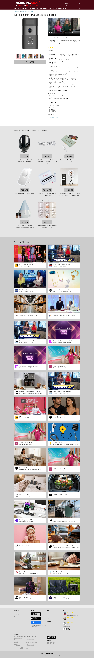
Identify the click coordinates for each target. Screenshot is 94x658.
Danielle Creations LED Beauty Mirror (24, 193)
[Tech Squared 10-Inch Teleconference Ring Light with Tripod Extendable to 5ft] (69, 187)
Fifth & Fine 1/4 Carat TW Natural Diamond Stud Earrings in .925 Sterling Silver (47, 161)
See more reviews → (67, 626)
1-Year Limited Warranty (53, 117)
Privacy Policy (53, 655)
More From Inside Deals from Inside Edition (30, 130)
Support (64, 8)
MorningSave (16, 11)
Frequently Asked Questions (52, 612)
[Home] (27, 3)
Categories (25, 8)
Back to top (47, 606)
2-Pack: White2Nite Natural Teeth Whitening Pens (47, 194)
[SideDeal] (19, 645)
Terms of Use (59, 655)
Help (48, 610)
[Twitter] (53, 643)
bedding (77, 5)
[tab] (18, 56)
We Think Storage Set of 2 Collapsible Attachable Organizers (47, 226)
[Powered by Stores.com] (47, 653)
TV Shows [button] (19, 8)
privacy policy (34, 626)
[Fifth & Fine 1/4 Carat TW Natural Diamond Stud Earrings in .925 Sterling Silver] (47, 153)
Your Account (58, 8)
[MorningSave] (31, 642)
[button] (15, 8)
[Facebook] (48, 643)
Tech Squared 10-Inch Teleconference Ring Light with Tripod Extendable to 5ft (69, 194)
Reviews (65, 610)
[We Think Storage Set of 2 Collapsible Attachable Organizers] (47, 219)
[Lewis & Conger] (31, 639)
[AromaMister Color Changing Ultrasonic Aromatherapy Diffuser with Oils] (24, 219)
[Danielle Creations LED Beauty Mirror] (24, 187)
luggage (68, 5)
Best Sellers (32, 8)
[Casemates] (25, 648)
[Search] (63, 3)
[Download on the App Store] (51, 637)
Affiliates (48, 618)
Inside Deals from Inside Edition (27, 11)
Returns (48, 616)
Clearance (45, 8)
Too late (30, 62)
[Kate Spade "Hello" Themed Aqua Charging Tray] (69, 153)
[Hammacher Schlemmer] (19, 639)
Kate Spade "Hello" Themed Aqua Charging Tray (69, 160)
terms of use (44, 625)
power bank (72, 5)
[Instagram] (51, 643)
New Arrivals (39, 8)
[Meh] (19, 642)
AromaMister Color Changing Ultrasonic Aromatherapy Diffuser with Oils (24, 227)
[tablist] (30, 56)
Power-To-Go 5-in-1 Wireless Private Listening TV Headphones (25, 160)
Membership (51, 8)
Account (32, 610)
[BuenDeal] (31, 645)
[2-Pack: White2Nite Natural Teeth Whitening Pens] (47, 187)
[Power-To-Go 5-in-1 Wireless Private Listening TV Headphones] (24, 153)
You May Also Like (21, 242)
